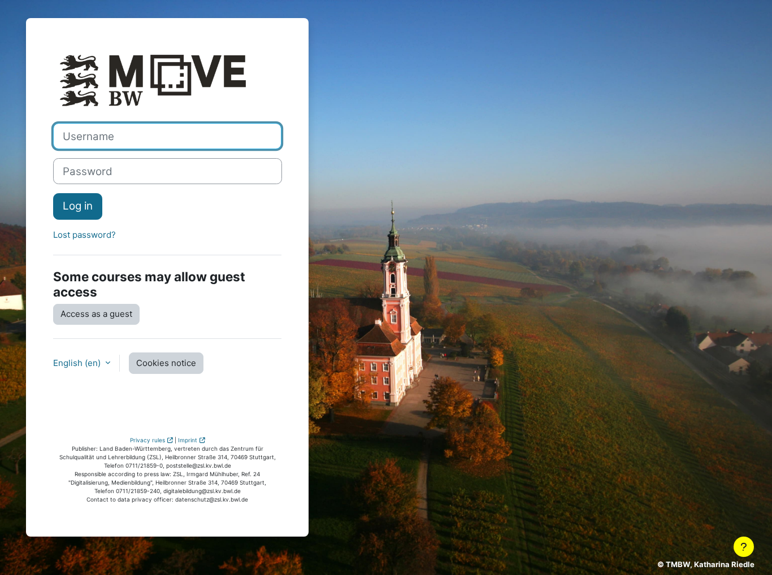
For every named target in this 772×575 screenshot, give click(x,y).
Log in (78, 205)
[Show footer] (744, 547)
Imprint (187, 440)
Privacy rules (147, 440)
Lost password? (84, 234)
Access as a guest (96, 313)
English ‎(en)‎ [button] (78, 363)
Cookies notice (166, 363)
